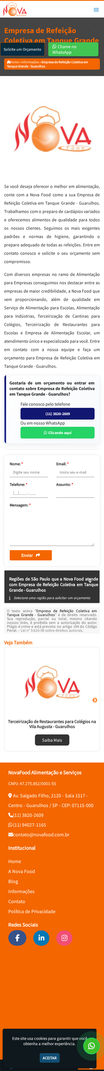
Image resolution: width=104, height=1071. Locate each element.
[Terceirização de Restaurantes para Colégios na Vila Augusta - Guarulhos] (52, 682)
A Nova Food (21, 871)
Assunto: (64, 484)
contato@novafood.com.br (41, 834)
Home (14, 861)
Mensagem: (20, 505)
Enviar (27, 555)
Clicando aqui (59, 432)
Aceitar (50, 1057)
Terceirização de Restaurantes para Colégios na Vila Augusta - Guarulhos (52, 724)
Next (95, 700)
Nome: (16, 463)
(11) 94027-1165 (29, 825)
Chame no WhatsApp (64, 49)
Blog (13, 881)
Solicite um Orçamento (22, 49)
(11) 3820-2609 (57, 413)
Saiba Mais (52, 740)
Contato (16, 901)
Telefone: (18, 484)
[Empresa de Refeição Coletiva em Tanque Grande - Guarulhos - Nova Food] (14, 9)
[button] (96, 9)
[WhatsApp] (91, 1046)
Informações (21, 891)
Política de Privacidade (31, 911)
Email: (62, 463)
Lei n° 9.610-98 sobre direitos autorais (51, 630)
